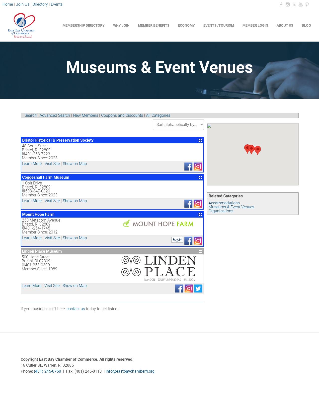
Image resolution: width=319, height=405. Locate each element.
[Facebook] (281, 4)
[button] (251, 149)
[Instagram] (288, 4)
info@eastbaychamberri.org (130, 371)
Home (8, 4)
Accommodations (224, 203)
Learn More (32, 163)
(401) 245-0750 (47, 371)
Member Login (255, 25)
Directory (40, 4)
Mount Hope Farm (38, 214)
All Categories (158, 115)
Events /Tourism (218, 25)
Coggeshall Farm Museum (45, 177)
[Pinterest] (307, 4)
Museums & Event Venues (231, 207)
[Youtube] (301, 4)
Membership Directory (84, 25)
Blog (306, 25)
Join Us (22, 4)
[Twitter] (294, 4)
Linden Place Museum (42, 251)
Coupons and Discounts (122, 115)
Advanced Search (55, 115)
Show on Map (75, 163)
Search (31, 115)
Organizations (221, 211)
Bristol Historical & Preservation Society (57, 140)
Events (57, 4)
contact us (76, 308)
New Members (85, 115)
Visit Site (52, 163)
